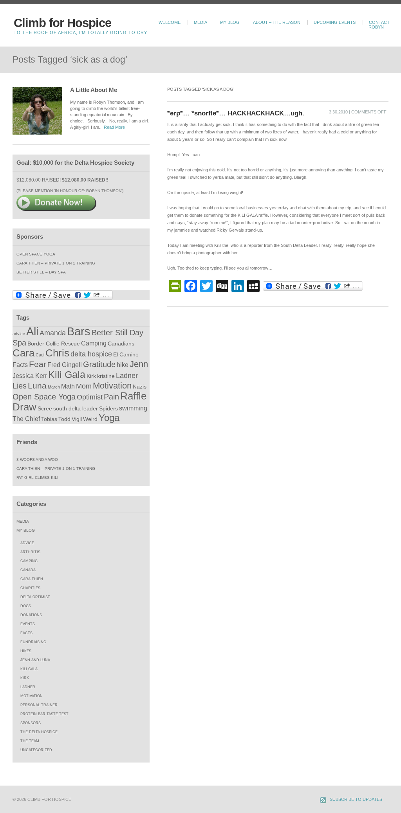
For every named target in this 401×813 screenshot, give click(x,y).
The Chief (26, 418)
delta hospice (91, 354)
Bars (78, 331)
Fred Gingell (64, 364)
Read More (114, 127)
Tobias (49, 419)
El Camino (126, 355)
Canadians (121, 344)
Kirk (91, 376)
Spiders (108, 409)
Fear (37, 364)
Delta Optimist (35, 597)
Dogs (25, 606)
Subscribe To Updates (356, 799)
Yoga (109, 418)
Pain (111, 396)
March (54, 387)
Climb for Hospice (62, 23)
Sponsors (30, 723)
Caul (40, 355)
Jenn (139, 364)
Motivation (112, 385)
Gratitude (99, 364)
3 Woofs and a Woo (37, 459)
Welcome (170, 22)
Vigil (77, 419)
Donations (31, 615)
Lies (20, 385)
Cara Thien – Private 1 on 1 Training (55, 263)
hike (122, 364)
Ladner (127, 376)
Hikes (25, 651)
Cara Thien (31, 579)
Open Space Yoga (35, 254)
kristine (106, 376)
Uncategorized (36, 750)
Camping (94, 343)
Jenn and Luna (35, 660)
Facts (20, 364)
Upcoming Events (335, 22)
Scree (45, 409)
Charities (30, 588)
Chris (57, 352)
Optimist (90, 397)
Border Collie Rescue (53, 344)
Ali (32, 331)
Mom (84, 386)
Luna (37, 385)
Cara (23, 352)
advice (19, 333)
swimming (133, 408)
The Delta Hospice (39, 732)
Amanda (53, 333)
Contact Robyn (379, 24)
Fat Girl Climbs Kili (37, 477)
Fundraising (33, 642)
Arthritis (30, 552)
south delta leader (75, 409)
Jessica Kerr (30, 375)
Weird (90, 419)
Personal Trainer (39, 705)
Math (68, 386)
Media (200, 22)
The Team (29, 741)
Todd (64, 419)
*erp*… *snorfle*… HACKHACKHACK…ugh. (235, 113)
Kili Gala (66, 374)
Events (27, 624)
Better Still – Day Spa (41, 272)
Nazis (139, 387)
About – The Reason (276, 22)
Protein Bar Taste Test (44, 714)
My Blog (230, 22)
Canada (28, 570)
